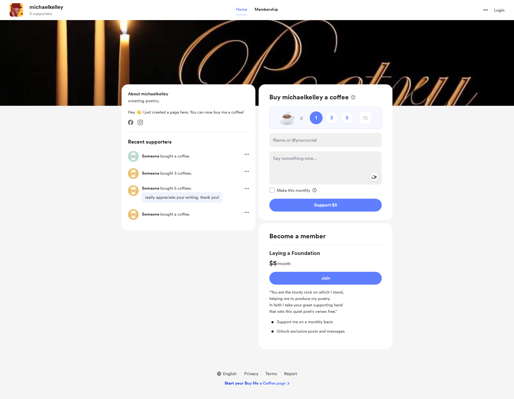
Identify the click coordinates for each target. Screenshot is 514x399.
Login (499, 10)
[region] (325, 152)
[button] (241, 9)
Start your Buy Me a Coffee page (255, 383)
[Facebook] (130, 122)
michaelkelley (46, 7)
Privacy (251, 373)
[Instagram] (140, 122)
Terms (271, 373)
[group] (325, 291)
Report (290, 373)
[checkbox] (289, 190)
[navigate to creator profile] (16, 10)
